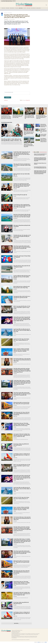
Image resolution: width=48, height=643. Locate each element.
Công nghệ (15, 188)
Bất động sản (15, 166)
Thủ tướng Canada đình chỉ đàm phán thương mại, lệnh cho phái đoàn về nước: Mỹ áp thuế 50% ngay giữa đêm (22, 247)
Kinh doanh (10, 12)
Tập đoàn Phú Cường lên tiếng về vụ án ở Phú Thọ (40, 164)
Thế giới (14, 258)
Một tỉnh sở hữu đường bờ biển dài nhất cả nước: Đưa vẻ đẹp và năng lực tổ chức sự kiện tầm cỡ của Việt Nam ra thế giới (21, 215)
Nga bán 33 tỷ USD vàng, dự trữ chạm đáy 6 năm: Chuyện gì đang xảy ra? (21, 339)
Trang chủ (5, 12)
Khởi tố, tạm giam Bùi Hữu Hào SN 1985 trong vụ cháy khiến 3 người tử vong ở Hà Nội (29, 117)
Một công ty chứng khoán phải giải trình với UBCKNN (21, 226)
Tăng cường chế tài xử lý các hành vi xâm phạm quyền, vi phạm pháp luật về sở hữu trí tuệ (29, 133)
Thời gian (24, 100)
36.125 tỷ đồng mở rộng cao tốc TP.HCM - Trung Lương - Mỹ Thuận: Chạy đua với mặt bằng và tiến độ (43, 140)
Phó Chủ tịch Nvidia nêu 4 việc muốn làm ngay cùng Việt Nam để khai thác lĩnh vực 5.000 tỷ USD (41, 117)
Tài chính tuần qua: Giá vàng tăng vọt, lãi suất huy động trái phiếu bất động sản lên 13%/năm (22, 236)
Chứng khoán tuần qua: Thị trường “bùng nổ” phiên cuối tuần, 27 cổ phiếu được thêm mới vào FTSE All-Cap (21, 424)
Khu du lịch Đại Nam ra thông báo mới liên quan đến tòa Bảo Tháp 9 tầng (18, 116)
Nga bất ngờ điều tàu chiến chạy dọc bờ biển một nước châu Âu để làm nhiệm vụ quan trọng (22, 330)
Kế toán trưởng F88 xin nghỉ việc (20, 194)
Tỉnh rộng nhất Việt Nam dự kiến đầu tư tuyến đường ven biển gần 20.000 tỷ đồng (21, 164)
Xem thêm (16, 623)
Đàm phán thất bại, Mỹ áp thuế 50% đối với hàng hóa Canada (21, 266)
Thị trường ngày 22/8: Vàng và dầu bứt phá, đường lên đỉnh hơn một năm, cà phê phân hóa (21, 413)
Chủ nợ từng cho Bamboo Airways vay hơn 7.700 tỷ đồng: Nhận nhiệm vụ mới (40, 167)
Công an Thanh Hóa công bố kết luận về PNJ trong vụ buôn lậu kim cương (40, 154)
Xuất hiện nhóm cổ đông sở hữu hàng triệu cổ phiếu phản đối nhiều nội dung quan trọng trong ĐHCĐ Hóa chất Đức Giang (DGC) (40, 159)
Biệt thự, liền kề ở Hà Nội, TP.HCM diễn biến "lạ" (21, 174)
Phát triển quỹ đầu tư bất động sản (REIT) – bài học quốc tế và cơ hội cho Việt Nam (43, 130)
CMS (39, 642)
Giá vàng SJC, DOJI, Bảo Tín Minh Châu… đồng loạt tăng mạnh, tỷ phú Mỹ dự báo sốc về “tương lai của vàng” (21, 435)
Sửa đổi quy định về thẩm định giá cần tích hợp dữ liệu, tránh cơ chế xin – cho (11, 139)
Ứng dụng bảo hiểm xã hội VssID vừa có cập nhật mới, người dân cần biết (21, 297)
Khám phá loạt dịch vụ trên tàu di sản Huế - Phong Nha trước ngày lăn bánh (21, 403)
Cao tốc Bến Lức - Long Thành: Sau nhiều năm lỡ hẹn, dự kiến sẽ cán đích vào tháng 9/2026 (29, 145)
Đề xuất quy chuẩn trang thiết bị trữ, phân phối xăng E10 (21, 444)
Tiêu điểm (14, 446)
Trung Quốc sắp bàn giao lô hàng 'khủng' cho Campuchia (21, 256)
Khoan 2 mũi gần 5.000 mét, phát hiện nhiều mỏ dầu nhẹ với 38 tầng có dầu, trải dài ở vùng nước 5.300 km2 (21, 350)
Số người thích (28, 100)
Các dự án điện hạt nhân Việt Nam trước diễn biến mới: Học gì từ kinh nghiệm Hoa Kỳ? (21, 277)
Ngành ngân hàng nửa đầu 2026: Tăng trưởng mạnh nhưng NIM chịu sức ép (43, 125)
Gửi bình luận (7, 97)
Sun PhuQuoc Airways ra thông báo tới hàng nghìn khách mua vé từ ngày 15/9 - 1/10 (21, 455)
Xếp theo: (21, 100)
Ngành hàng (15, 416)
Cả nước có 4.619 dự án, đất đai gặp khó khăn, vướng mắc (43, 135)
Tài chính (14, 196)
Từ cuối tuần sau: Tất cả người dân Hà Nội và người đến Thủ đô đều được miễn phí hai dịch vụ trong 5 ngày (6, 117)
